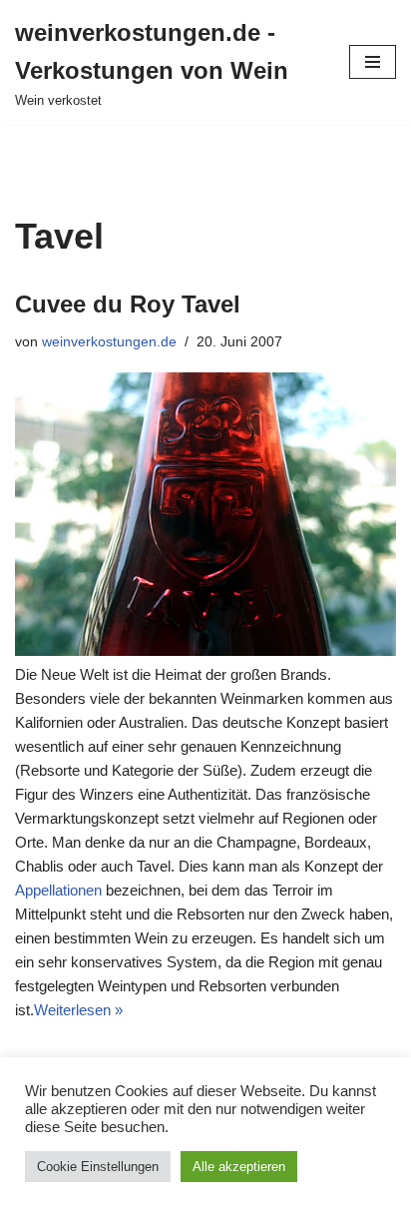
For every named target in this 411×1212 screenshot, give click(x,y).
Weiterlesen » (78, 1009)
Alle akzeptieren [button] (239, 1166)
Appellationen (58, 890)
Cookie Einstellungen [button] (98, 1166)
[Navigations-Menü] (372, 62)
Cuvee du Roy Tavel (127, 304)
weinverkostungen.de (109, 341)
